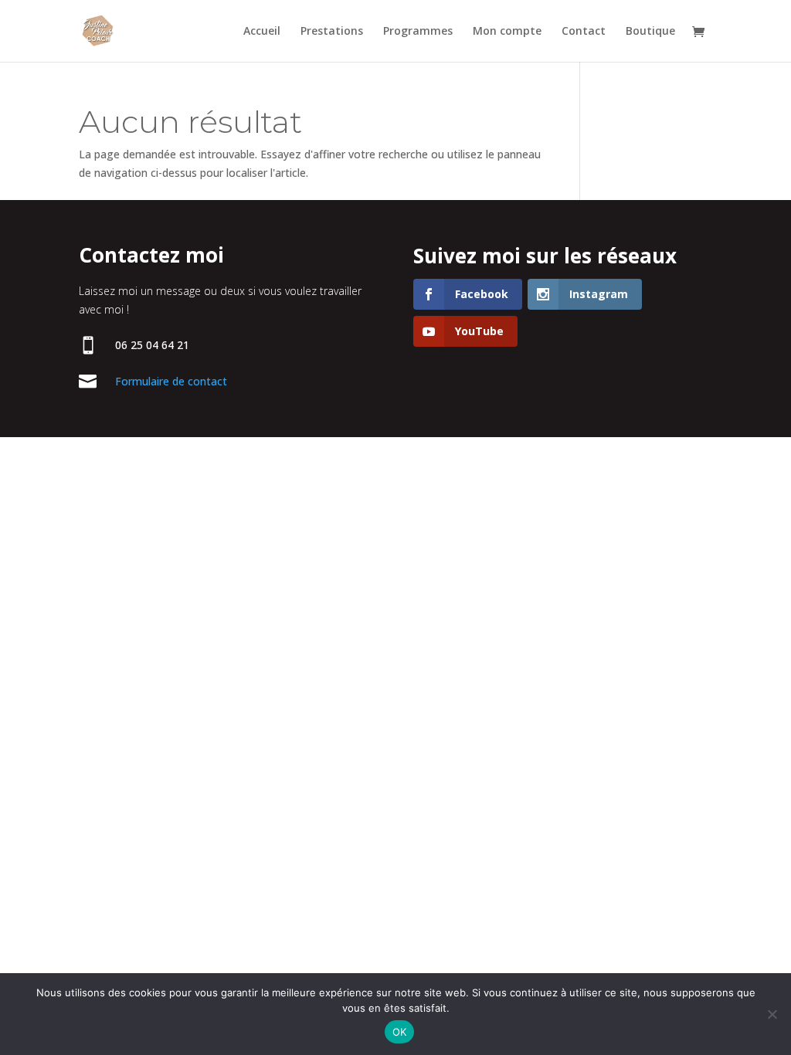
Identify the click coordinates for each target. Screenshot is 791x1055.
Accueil (261, 31)
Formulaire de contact (171, 381)
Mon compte (507, 31)
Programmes (418, 31)
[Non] (771, 1014)
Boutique (650, 31)
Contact (584, 31)
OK (399, 1032)
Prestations (331, 31)
